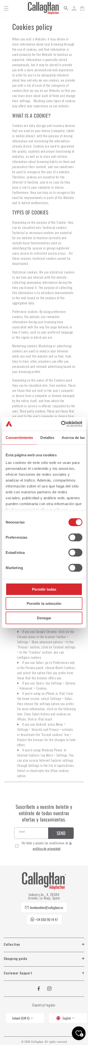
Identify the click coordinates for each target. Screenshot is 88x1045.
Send (61, 833)
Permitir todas (44, 589)
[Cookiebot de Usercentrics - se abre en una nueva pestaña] (62, 424)
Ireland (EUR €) (20, 1018)
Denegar (44, 618)
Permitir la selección (44, 603)
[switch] (75, 537)
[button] (6, 8)
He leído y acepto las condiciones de (46, 845)
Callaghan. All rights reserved (49, 1041)
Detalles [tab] (47, 437)
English (67, 1018)
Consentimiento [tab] (19, 437)
